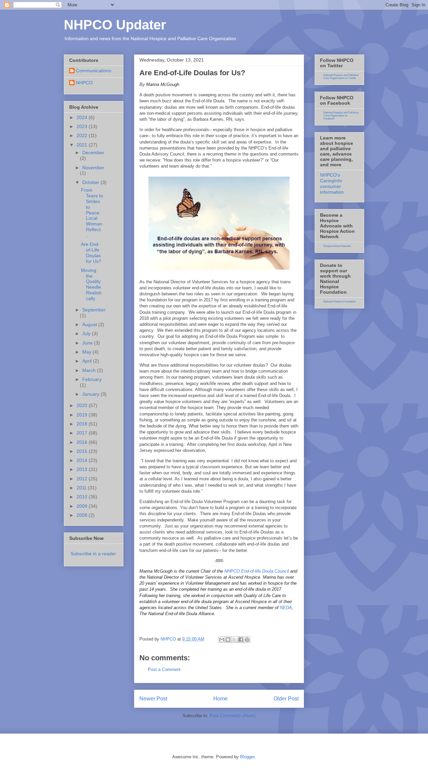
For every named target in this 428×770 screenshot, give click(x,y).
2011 (82, 487)
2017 (83, 433)
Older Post (286, 698)
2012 (83, 478)
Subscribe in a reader (93, 553)
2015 (83, 451)
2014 (83, 460)
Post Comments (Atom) (232, 715)
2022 (83, 135)
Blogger (247, 756)
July (87, 333)
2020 (83, 405)
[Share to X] (234, 639)
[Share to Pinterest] (247, 639)
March (89, 370)
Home (220, 698)
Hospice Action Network (337, 246)
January (91, 394)
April (87, 361)
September (94, 309)
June (88, 343)
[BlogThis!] (228, 639)
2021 (83, 145)
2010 (83, 496)
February (92, 379)
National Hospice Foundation (339, 301)
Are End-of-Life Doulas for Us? (91, 253)
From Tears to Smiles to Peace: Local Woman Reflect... (92, 212)
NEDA (286, 607)
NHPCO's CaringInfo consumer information (332, 183)
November (93, 167)
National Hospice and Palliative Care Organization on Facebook (340, 115)
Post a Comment (164, 669)
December (93, 152)
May (87, 352)
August (90, 324)
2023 (83, 126)
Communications (93, 70)
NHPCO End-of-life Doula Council (257, 571)
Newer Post (153, 698)
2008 (83, 515)
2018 (83, 423)
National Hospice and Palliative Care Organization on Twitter (340, 77)
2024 (83, 117)
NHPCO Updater (115, 24)
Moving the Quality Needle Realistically (91, 284)
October (91, 182)
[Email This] (221, 639)
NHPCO (84, 82)
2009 (83, 506)
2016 (83, 442)
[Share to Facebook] (240, 639)
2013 (83, 469)
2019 (83, 414)
